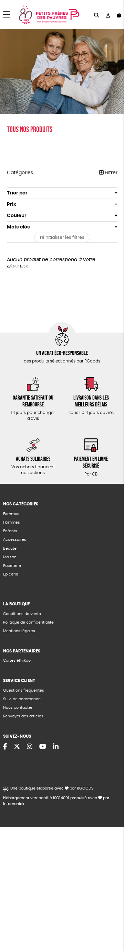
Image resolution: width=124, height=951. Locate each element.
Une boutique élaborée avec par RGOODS (51, 788)
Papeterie (12, 566)
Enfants (10, 531)
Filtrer (110, 172)
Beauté (10, 548)
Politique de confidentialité (28, 622)
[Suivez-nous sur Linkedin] (56, 747)
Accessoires (14, 539)
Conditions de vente (22, 614)
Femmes (11, 514)
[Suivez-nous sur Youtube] (42, 747)
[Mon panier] (119, 14)
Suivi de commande (22, 699)
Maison (10, 557)
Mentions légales (19, 631)
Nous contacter (17, 707)
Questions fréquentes (23, 690)
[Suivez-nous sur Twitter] (17, 747)
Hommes (11, 522)
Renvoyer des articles (23, 716)
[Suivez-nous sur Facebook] (5, 747)
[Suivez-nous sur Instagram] (29, 747)
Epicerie (10, 574)
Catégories (20, 172)
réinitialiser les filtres (62, 237)
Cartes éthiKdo (17, 660)
